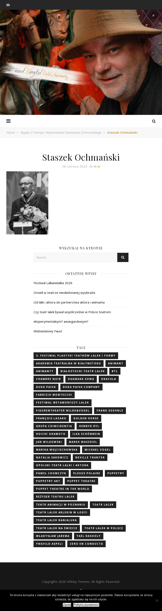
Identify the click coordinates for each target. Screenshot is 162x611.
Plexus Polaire (86, 473)
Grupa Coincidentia (54, 426)
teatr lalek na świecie (56, 528)
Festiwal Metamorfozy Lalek (62, 402)
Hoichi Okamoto (51, 434)
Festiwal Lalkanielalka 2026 (53, 283)
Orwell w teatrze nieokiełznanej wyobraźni (64, 292)
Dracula (108, 379)
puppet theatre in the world (62, 489)
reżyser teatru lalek (55, 496)
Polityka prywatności (86, 604)
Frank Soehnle (110, 410)
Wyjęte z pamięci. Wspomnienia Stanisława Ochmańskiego (60, 132)
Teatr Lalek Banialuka (56, 520)
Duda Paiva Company (81, 387)
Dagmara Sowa (81, 379)
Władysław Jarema (53, 536)
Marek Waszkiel (83, 442)
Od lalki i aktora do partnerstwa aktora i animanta (69, 302)
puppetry (115, 473)
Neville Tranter (90, 457)
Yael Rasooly (89, 536)
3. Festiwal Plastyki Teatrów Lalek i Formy (76, 355)
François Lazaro (51, 418)
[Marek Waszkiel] (81, 76)
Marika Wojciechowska (57, 449)
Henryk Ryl (89, 426)
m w (97, 166)
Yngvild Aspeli (49, 544)
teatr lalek (103, 504)
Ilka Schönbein (86, 434)
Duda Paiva (46, 387)
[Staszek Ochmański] (81, 202)
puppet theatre (81, 481)
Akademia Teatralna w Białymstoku (68, 363)
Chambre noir (48, 379)
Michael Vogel (98, 449)
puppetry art (48, 481)
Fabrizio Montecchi (54, 395)
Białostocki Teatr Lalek (83, 371)
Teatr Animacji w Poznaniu (60, 504)
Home (10, 132)
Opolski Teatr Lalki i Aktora (62, 465)
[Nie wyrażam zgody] (157, 600)
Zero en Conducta (86, 544)
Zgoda (67, 604)
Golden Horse (86, 418)
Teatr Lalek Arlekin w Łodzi (62, 512)
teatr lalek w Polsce (103, 528)
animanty (45, 371)
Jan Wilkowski (49, 442)
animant (115, 363)
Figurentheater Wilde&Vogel (63, 410)
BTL (115, 371)
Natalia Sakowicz (52, 457)
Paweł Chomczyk (51, 473)
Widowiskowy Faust (48, 331)
